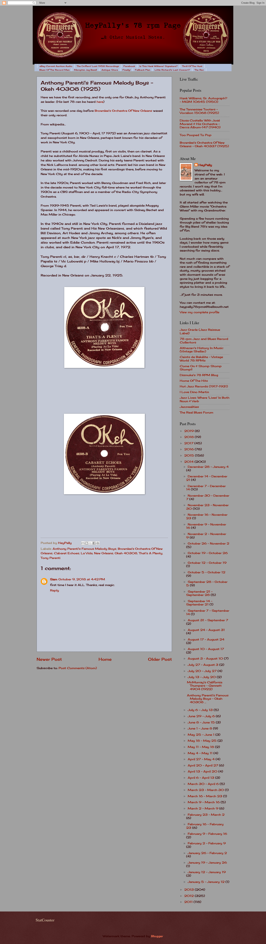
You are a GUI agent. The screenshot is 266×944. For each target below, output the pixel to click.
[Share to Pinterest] (98, 543)
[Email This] (83, 543)
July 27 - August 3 (203, 665)
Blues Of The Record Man (54, 70)
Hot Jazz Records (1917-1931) (204, 386)
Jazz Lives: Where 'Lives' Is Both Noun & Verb (204, 399)
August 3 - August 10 (206, 658)
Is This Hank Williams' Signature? (158, 66)
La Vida (86, 553)
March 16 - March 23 (205, 796)
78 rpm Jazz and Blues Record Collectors (204, 340)
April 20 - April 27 (203, 765)
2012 (189, 896)
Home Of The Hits (194, 381)
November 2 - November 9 (206, 535)
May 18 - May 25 (203, 741)
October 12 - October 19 (207, 563)
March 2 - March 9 (203, 808)
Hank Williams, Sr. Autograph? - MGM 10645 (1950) (203, 100)
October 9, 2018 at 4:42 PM (81, 579)
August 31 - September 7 (208, 620)
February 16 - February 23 (205, 826)
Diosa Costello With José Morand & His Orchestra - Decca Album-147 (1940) (200, 124)
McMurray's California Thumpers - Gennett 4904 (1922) (204, 686)
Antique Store (109, 70)
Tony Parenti (50, 558)
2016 (189, 449)
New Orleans (103, 553)
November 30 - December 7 (207, 497)
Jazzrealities (189, 407)
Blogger (157, 936)
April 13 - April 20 (203, 771)
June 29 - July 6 (202, 716)
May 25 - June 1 (201, 734)
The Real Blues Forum (196, 412)
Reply (54, 590)
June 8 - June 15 (202, 722)
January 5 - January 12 (206, 882)
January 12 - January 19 (207, 872)
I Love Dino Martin (194, 392)
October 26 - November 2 (208, 543)
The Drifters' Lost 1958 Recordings (98, 66)
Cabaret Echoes (66, 553)
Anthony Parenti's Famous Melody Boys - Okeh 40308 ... (207, 699)
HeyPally (205, 165)
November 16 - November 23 (206, 516)
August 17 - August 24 (206, 639)
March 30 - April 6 (204, 784)
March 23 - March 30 (206, 790)
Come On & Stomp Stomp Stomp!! (201, 367)
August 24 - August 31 (206, 630)
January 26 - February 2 (207, 853)
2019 (189, 431)
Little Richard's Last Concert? (172, 70)
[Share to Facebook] (94, 543)
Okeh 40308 (126, 553)
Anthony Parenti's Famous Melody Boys (84, 549)
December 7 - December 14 (206, 487)
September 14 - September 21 (199, 602)
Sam (53, 579)
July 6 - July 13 (201, 710)
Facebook (129, 66)
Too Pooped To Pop (195, 135)
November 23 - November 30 (207, 506)
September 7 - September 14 (207, 612)
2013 (189, 889)
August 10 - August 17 (206, 649)
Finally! (126, 70)
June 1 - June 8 (200, 728)
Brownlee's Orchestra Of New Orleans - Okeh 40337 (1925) (204, 144)
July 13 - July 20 (202, 677)
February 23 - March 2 (206, 814)
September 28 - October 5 (206, 583)
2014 (189, 462)
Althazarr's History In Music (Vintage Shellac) (201, 349)
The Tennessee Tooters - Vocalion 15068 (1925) (199, 111)
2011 (189, 902)
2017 (189, 443)
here (100, 102)
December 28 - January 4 (208, 467)
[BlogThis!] (87, 543)
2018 (189, 437)
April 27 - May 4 (202, 759)
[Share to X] (90, 543)
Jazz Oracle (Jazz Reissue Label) (200, 331)
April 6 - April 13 (201, 777)
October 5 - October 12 (206, 572)
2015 (189, 455)
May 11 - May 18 (201, 747)
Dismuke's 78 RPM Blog (199, 375)
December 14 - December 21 (206, 478)
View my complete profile (199, 312)
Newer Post (49, 659)
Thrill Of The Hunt (192, 66)
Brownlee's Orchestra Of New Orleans (123, 111)
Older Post (160, 659)
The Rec (199, 70)
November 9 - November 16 (206, 526)
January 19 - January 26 (207, 862)
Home (105, 659)
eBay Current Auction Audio (56, 66)
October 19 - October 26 (208, 553)
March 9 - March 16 (204, 802)
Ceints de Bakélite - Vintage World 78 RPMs (201, 358)
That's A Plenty (150, 553)
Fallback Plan (142, 70)
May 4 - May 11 (200, 753)
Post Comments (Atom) (78, 668)
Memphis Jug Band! (85, 70)
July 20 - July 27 (203, 671)
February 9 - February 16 (207, 834)
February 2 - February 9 (207, 843)
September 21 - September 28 (199, 593)
